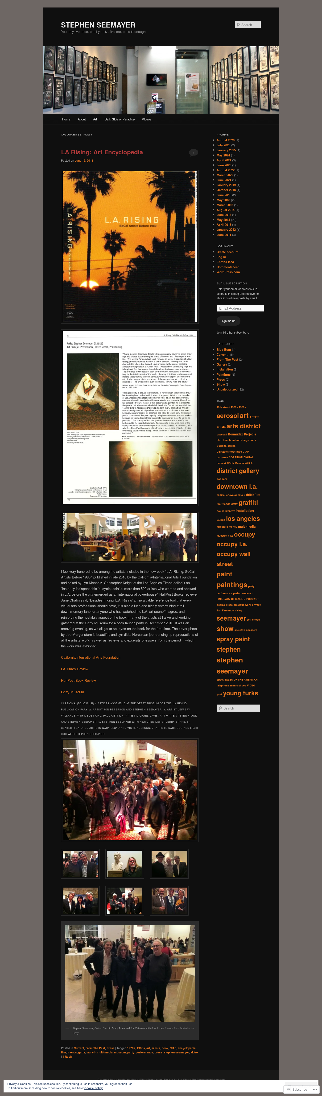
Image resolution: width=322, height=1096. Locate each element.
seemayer (231, 618)
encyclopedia (187, 1048)
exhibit (249, 494)
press (158, 1052)
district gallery (238, 470)
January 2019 (226, 185)
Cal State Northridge (229, 451)
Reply (67, 1056)
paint (224, 573)
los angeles (243, 518)
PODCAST (252, 599)
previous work (242, 604)
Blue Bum (224, 349)
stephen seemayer (176, 1052)
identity (230, 511)
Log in (221, 257)
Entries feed (225, 261)
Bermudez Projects (242, 434)
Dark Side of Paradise (120, 119)
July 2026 (223, 145)
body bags (242, 440)
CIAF (173, 1048)
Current (79, 1048)
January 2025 (226, 150)
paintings (232, 584)
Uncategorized (227, 389)
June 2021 (224, 180)
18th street (223, 407)
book (165, 1048)
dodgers (222, 479)
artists (156, 1048)
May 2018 (223, 200)
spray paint (233, 638)
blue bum (229, 440)
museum (120, 1052)
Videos (146, 119)
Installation (225, 369)
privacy (256, 604)
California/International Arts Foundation (90, 657)
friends (72, 1052)
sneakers (251, 630)
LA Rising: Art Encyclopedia (102, 151)
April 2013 (224, 224)
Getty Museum (72, 691)
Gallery (222, 364)
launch (91, 1052)
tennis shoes (238, 685)
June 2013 (224, 214)
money (233, 526)
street (220, 679)
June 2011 (224, 234)
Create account (227, 252)
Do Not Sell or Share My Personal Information (194, 1079)
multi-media (105, 1052)
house (220, 511)
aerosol (228, 415)
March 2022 (225, 175)
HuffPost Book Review (78, 680)
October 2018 (226, 189)
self (249, 619)
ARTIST (254, 417)
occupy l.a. (232, 543)
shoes (256, 619)
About (82, 119)
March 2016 (225, 205)
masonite (222, 526)
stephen (229, 649)
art (148, 1048)
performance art (243, 593)
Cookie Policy (93, 1088)
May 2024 (223, 155)
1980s (141, 1048)
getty (81, 1052)
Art (95, 119)
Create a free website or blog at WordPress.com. (130, 1079)
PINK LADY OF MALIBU (231, 599)
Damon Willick (244, 463)
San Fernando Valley (229, 610)
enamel (221, 495)
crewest (221, 463)
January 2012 (226, 229)
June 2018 (224, 195)
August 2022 (226, 170)
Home (66, 119)
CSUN (230, 463)
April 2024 (224, 160)
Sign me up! (228, 321)
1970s (131, 1048)
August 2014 (226, 209)
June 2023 (224, 165)
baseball (222, 434)
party (130, 1052)
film (63, 1052)
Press (111, 1048)
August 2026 (226, 140)
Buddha (222, 445)
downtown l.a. (237, 486)
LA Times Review (74, 668)
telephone (223, 685)
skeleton (240, 630)
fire (219, 504)
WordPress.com (228, 272)
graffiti (248, 502)
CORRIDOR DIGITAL (241, 457)
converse (222, 457)
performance (144, 1052)
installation (245, 510)
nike (230, 535)
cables (231, 445)
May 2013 (223, 219)
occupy (244, 534)
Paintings (224, 374)
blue (219, 440)
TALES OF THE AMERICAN (241, 679)
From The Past (95, 1048)
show (225, 628)
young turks (240, 692)
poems (221, 604)
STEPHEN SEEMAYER (98, 25)
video (194, 1052)
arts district (244, 425)
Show (221, 384)
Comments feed (228, 267)
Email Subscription (232, 283)
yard (219, 694)
